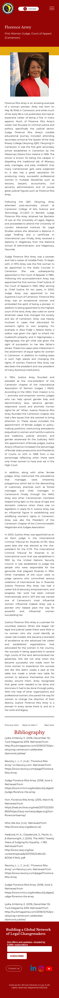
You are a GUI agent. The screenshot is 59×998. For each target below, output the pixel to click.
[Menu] (51, 8)
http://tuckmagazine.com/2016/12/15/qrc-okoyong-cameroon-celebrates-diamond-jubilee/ (29, 749)
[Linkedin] (33, 968)
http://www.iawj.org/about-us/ (23, 826)
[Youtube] (49, 968)
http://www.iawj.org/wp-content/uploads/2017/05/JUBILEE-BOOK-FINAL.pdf (25, 854)
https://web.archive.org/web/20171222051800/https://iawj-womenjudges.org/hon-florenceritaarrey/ (29, 811)
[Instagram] (41, 968)
